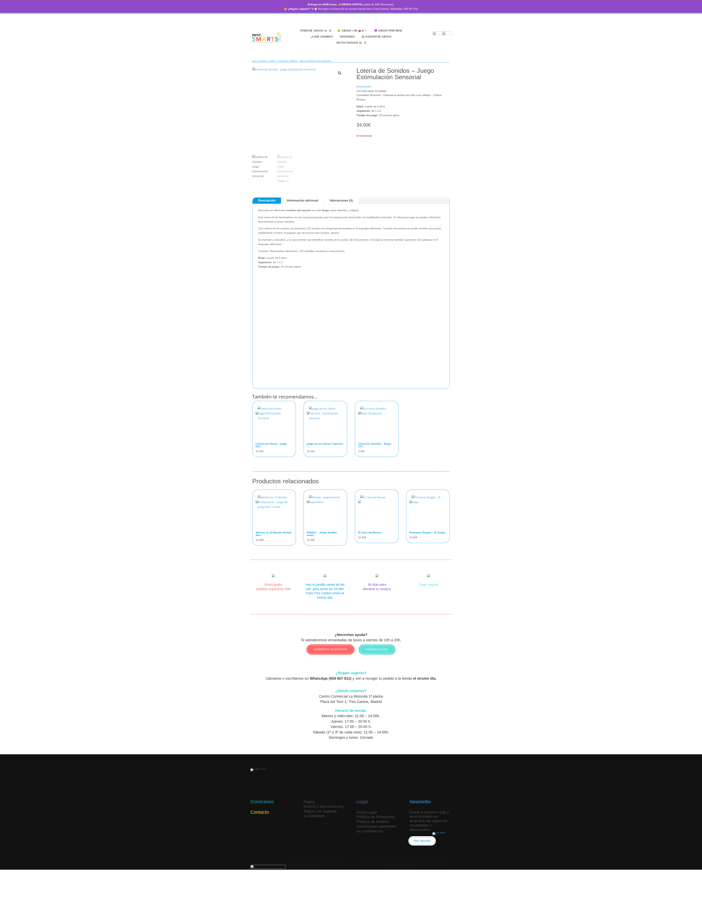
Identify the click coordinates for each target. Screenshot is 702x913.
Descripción (266, 200)
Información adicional (302, 200)
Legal (362, 801)
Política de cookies (373, 821)
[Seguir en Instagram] (254, 824)
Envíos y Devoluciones (323, 806)
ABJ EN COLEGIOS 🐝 (349, 42)
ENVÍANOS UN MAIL (377, 649)
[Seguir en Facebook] (271, 824)
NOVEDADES (347, 36)
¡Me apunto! (422, 841)
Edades (262, 61)
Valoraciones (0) (341, 200)
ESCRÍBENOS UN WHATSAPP (330, 649)
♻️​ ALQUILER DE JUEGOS (376, 36)
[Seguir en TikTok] (263, 824)
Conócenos (262, 801)
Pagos (309, 802)
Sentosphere (363, 86)
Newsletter (420, 801)
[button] (339, 73)
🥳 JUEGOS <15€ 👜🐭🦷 (352, 30)
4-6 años (271, 61)
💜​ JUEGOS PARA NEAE (388, 30)
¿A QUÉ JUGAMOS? (322, 36)
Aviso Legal (366, 812)
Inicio (255, 61)
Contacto (259, 812)
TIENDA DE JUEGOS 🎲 (313, 30)
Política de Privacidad (375, 817)
